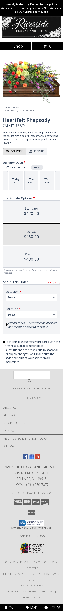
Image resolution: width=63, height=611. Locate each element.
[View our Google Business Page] (31, 458)
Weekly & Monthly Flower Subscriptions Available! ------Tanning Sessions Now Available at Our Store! (31, 8)
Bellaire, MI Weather (16, 573)
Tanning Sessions (31, 536)
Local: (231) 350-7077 (32, 484)
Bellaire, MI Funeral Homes (22, 562)
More (7, 143)
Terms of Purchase (41, 591)
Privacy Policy (16, 591)
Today (37, 167)
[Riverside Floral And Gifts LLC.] (31, 37)
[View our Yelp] (37, 458)
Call (11, 607)
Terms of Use (31, 597)
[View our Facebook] (25, 458)
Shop (18, 46)
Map (33, 607)
